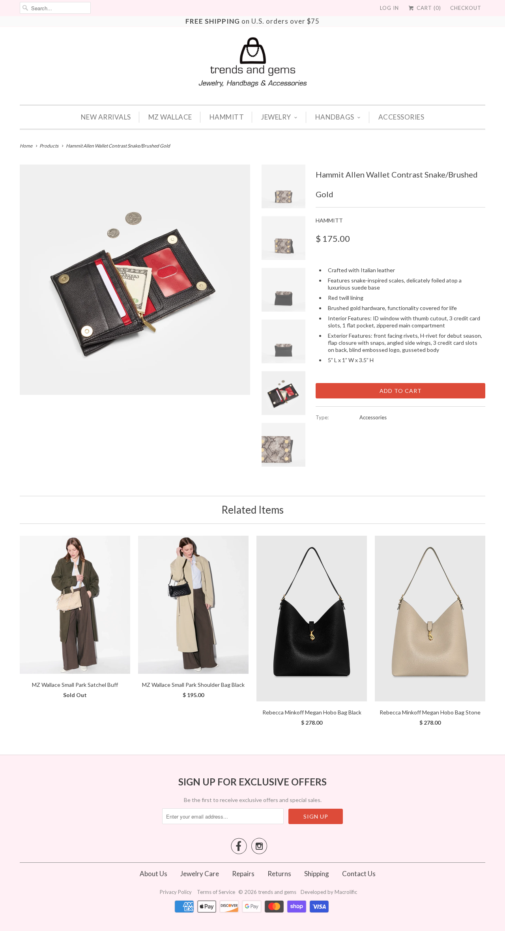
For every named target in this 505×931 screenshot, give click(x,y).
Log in (389, 8)
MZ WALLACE (170, 117)
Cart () (428, 8)
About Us (153, 873)
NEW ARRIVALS (106, 117)
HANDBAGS (334, 117)
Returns (279, 873)
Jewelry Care (199, 873)
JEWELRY (276, 117)
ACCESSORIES (401, 117)
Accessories (373, 417)
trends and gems (277, 892)
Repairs (243, 873)
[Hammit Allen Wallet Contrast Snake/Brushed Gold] (135, 280)
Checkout (465, 8)
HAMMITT (226, 117)
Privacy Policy (176, 892)
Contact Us (359, 873)
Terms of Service (216, 892)
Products (48, 146)
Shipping (316, 873)
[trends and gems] (252, 62)
